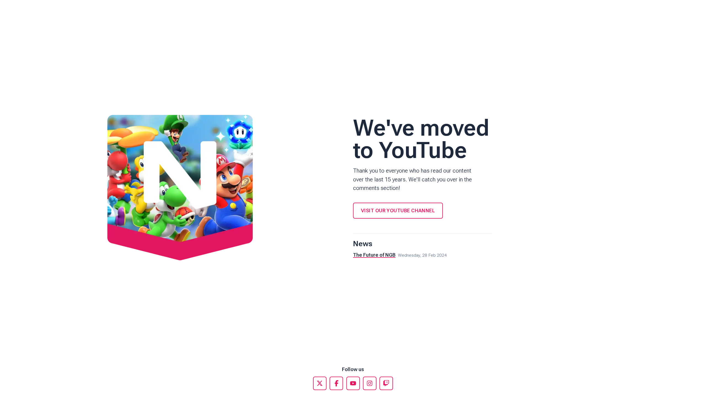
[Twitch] (386, 383)
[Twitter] (320, 383)
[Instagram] (369, 383)
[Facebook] (336, 383)
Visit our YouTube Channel (398, 210)
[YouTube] (353, 383)
